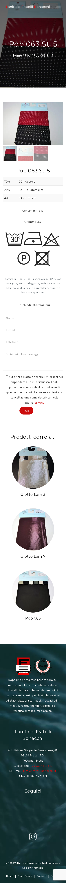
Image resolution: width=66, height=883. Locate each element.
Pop (28, 55)
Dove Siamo (25, 876)
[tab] (35, 305)
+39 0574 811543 (41, 765)
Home (17, 55)
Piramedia (38, 867)
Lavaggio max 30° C (43, 279)
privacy (39, 402)
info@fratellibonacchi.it (39, 771)
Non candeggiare (29, 283)
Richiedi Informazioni (35, 305)
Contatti (41, 876)
